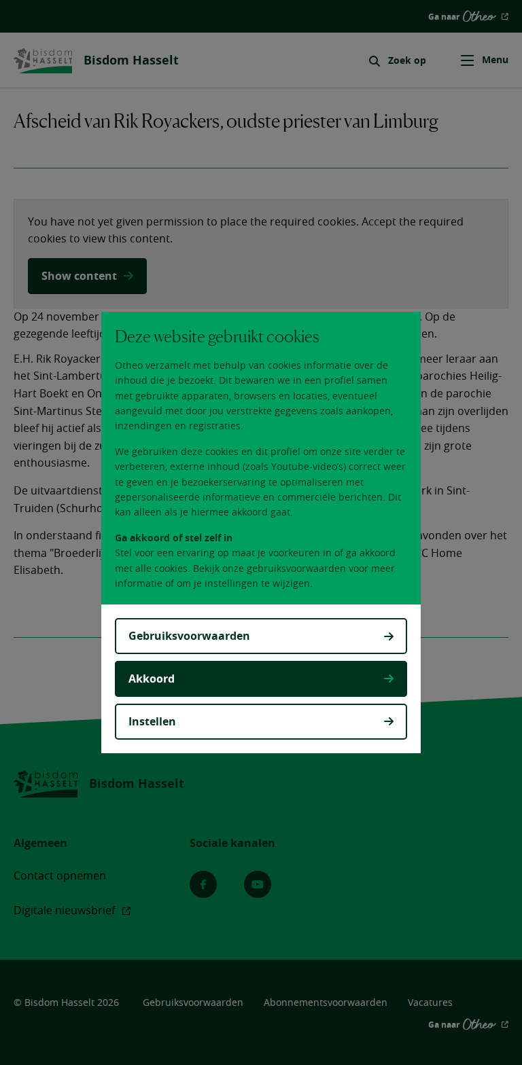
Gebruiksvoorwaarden (189, 635)
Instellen (152, 721)
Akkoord (151, 678)
